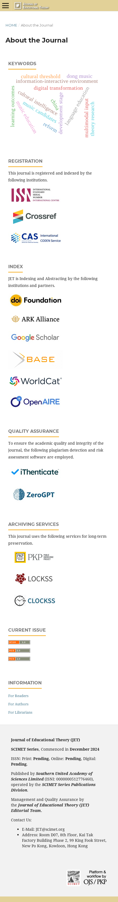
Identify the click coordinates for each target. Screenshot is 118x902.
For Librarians (20, 712)
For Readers (18, 695)
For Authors (18, 703)
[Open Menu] (5, 5)
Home (11, 25)
